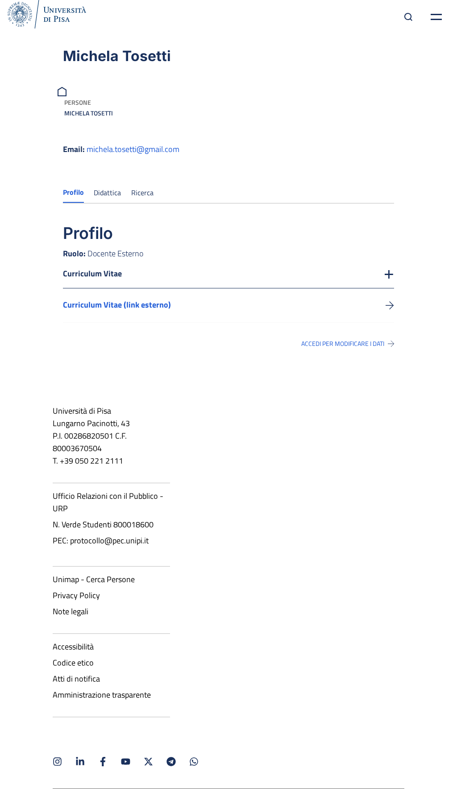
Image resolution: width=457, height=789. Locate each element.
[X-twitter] (148, 761)
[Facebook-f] (103, 761)
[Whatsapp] (194, 761)
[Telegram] (171, 761)
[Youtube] (125, 761)
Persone (77, 102)
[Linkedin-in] (80, 761)
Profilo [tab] (73, 192)
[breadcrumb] (63, 90)
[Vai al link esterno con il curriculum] (390, 305)
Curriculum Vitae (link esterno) (117, 305)
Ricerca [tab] (142, 192)
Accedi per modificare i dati (342, 344)
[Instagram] (57, 761)
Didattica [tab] (107, 192)
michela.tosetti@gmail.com (133, 149)
